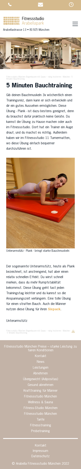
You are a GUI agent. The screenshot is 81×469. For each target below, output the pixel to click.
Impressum (40, 451)
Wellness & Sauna (40, 402)
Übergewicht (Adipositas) (40, 379)
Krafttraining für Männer (40, 391)
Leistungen (40, 367)
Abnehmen (40, 373)
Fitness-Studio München (41, 408)
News (40, 362)
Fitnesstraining (40, 425)
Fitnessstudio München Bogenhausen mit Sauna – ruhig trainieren (33, 77)
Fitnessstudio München (40, 396)
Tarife (40, 419)
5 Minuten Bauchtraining (17, 333)
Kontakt (40, 356)
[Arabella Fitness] (23, 25)
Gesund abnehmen (40, 385)
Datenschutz (40, 456)
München (66, 77)
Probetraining (40, 431)
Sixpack (54, 309)
